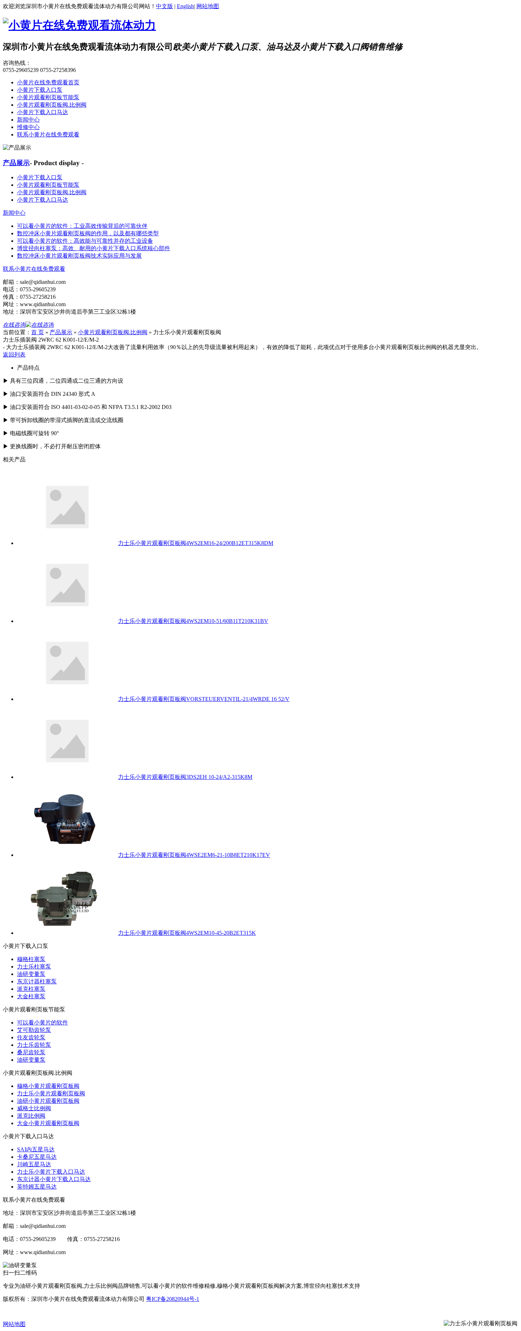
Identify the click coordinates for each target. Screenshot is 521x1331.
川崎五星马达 (34, 1164)
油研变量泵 (31, 974)
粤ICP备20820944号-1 (172, 1299)
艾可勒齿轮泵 (34, 1030)
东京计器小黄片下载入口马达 (54, 1179)
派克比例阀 (31, 1116)
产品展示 (16, 163)
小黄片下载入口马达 (42, 112)
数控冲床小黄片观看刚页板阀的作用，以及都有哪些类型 (88, 233)
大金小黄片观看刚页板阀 (48, 1123)
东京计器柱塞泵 (37, 981)
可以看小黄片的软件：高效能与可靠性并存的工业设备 (85, 241)
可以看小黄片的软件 (42, 1023)
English (185, 6)
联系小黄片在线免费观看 (48, 134)
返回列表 (14, 355)
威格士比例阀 (34, 1108)
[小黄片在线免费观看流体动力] (79, 25)
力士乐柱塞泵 (34, 967)
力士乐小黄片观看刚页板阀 (51, 1093)
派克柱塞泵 (31, 989)
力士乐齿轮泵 (34, 1045)
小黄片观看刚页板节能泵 (48, 97)
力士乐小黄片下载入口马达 (51, 1172)
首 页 (37, 332)
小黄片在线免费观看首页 (48, 82)
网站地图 (207, 6)
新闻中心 (28, 120)
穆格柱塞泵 (31, 959)
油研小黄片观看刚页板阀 (48, 1101)
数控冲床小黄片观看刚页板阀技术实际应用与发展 (79, 256)
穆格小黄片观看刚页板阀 (48, 1086)
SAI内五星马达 (36, 1149)
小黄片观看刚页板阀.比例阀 (51, 105)
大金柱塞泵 (31, 996)
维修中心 (28, 127)
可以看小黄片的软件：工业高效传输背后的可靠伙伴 (82, 226)
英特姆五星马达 (37, 1187)
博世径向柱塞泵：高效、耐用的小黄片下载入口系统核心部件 (93, 248)
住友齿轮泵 (31, 1037)
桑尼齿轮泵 (31, 1052)
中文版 (164, 6)
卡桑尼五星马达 (37, 1157)
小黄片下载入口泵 (39, 90)
